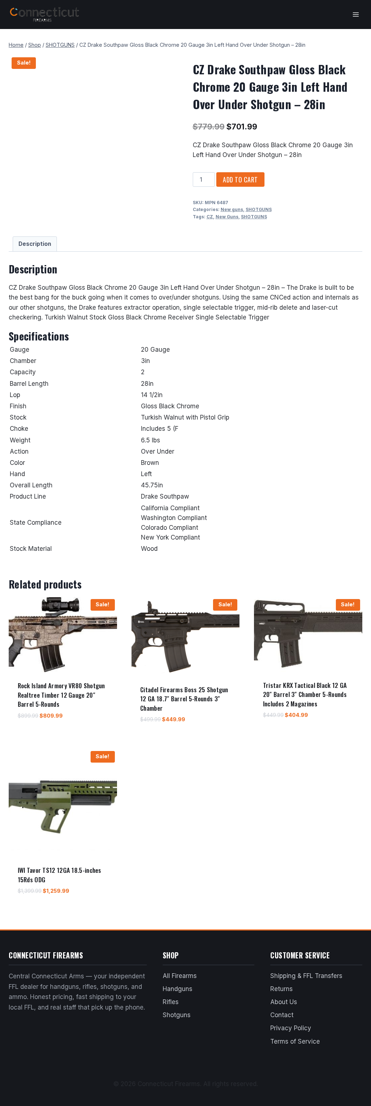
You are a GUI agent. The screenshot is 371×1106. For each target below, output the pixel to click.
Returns (281, 988)
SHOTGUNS (259, 209)
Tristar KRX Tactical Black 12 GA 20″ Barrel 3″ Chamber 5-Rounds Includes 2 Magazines (305, 694)
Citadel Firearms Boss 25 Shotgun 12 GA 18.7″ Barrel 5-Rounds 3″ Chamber (184, 699)
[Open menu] (355, 14)
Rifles (171, 1002)
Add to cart (240, 179)
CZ (210, 216)
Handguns (177, 988)
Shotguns (177, 1015)
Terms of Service (295, 1041)
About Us (283, 1002)
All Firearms (180, 975)
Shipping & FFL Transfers (306, 975)
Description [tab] (34, 243)
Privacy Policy (290, 1028)
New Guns (227, 216)
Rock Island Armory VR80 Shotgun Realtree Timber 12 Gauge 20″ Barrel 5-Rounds (61, 695)
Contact (281, 1015)
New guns (232, 209)
